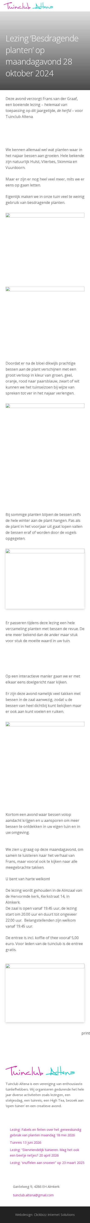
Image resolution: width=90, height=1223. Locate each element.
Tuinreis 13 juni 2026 (25, 1142)
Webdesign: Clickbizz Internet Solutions (45, 1214)
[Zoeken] (84, 6)
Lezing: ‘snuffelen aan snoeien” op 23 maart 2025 (47, 1162)
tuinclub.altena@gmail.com (33, 1195)
